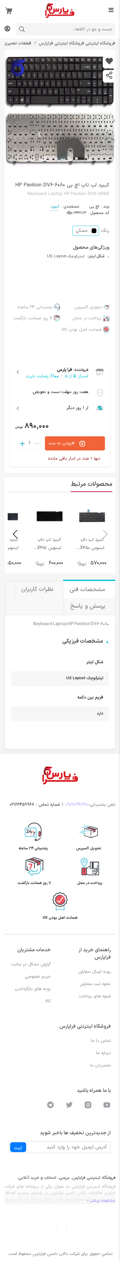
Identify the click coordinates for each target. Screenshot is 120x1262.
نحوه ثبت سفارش (95, 984)
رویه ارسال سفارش (94, 971)
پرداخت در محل (87, 318)
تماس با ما (101, 1041)
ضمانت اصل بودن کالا (82, 329)
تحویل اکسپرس (88, 307)
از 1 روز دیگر (77, 408)
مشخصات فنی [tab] (88, 589)
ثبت (18, 1148)
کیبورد (54, 207)
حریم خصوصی (38, 976)
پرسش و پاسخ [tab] (88, 606)
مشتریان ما (100, 1065)
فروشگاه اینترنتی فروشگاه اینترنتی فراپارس (76, 43)
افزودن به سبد (62, 443)
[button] (15, 534)
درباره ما (103, 1053)
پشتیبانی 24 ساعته (35, 307)
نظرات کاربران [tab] (38, 589)
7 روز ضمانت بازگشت (32, 318)
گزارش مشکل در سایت (31, 964)
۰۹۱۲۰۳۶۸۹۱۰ (77, 804)
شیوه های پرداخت (95, 996)
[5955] (109, 62)
